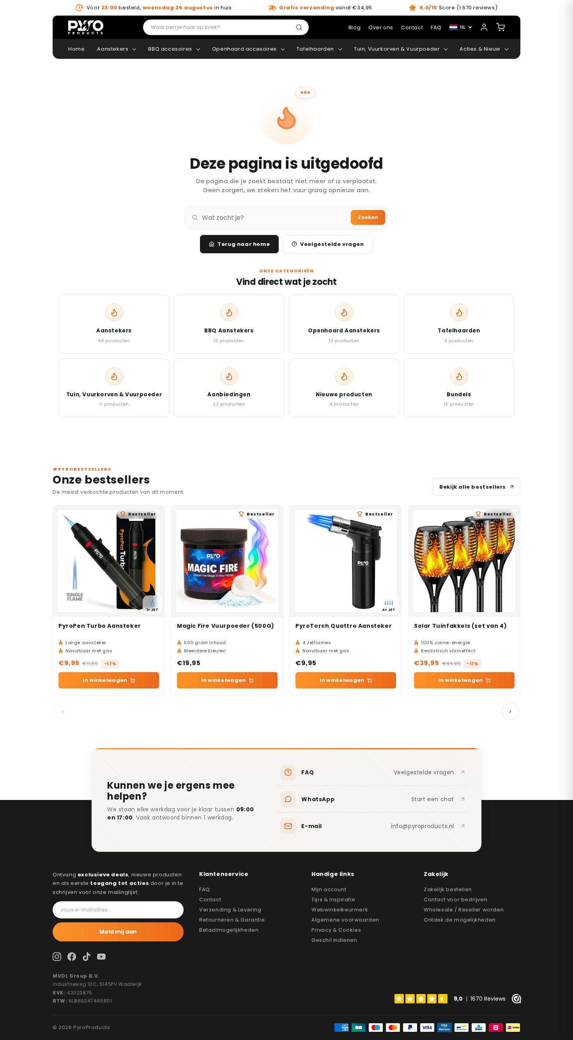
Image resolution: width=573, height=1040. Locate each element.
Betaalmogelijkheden (228, 930)
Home (76, 49)
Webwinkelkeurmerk (339, 909)
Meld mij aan (118, 932)
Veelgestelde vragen (332, 244)
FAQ (204, 889)
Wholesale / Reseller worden (464, 909)
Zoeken (368, 217)
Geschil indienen (334, 940)
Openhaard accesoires (244, 49)
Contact (210, 899)
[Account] (484, 27)
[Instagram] (57, 956)
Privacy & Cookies (336, 930)
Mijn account (328, 889)
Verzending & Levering (230, 909)
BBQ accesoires (170, 49)
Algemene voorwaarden (345, 919)
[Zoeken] (300, 27)
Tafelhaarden (315, 49)
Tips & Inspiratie (333, 899)
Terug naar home (244, 244)
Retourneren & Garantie (232, 919)
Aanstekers (112, 49)
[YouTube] (101, 956)
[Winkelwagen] (500, 27)
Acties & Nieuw (480, 49)
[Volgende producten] (510, 711)
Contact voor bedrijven (455, 899)
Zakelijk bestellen (448, 889)
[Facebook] (71, 956)
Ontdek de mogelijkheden (460, 919)
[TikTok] (86, 956)
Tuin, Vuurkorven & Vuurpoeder (397, 49)
